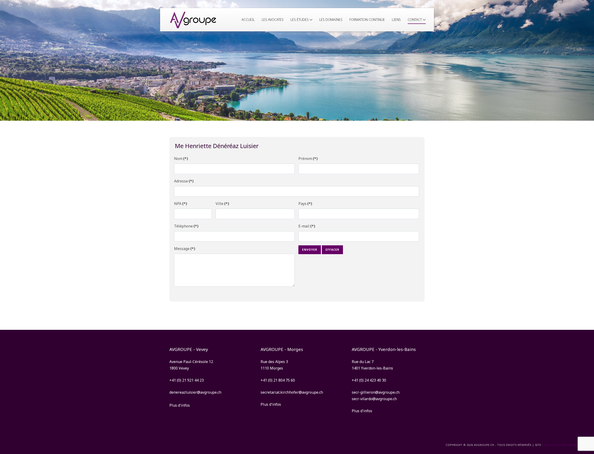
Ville (222, 203)
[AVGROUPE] (193, 19)
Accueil (248, 19)
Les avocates (273, 19)
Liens (396, 19)
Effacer (332, 250)
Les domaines (330, 19)
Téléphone (186, 226)
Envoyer (309, 250)
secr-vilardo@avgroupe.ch (374, 398)
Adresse (184, 181)
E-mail (306, 226)
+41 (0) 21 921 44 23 (186, 380)
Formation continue (367, 19)
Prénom (308, 158)
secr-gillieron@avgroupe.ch (376, 392)
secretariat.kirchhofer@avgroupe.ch (292, 392)
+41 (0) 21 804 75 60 (278, 380)
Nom (181, 158)
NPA (180, 203)
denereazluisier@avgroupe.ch (195, 392)
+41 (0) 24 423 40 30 (369, 380)
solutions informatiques (564, 445)
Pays (305, 203)
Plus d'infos (179, 405)
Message (184, 248)
